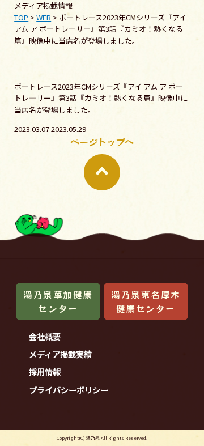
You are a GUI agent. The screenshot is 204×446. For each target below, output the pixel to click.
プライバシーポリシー (68, 390)
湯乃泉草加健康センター (58, 301)
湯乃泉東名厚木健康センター (146, 301)
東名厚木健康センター (148, 425)
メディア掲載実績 (60, 354)
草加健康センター (56, 425)
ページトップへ (102, 141)
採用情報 (45, 371)
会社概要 (45, 336)
